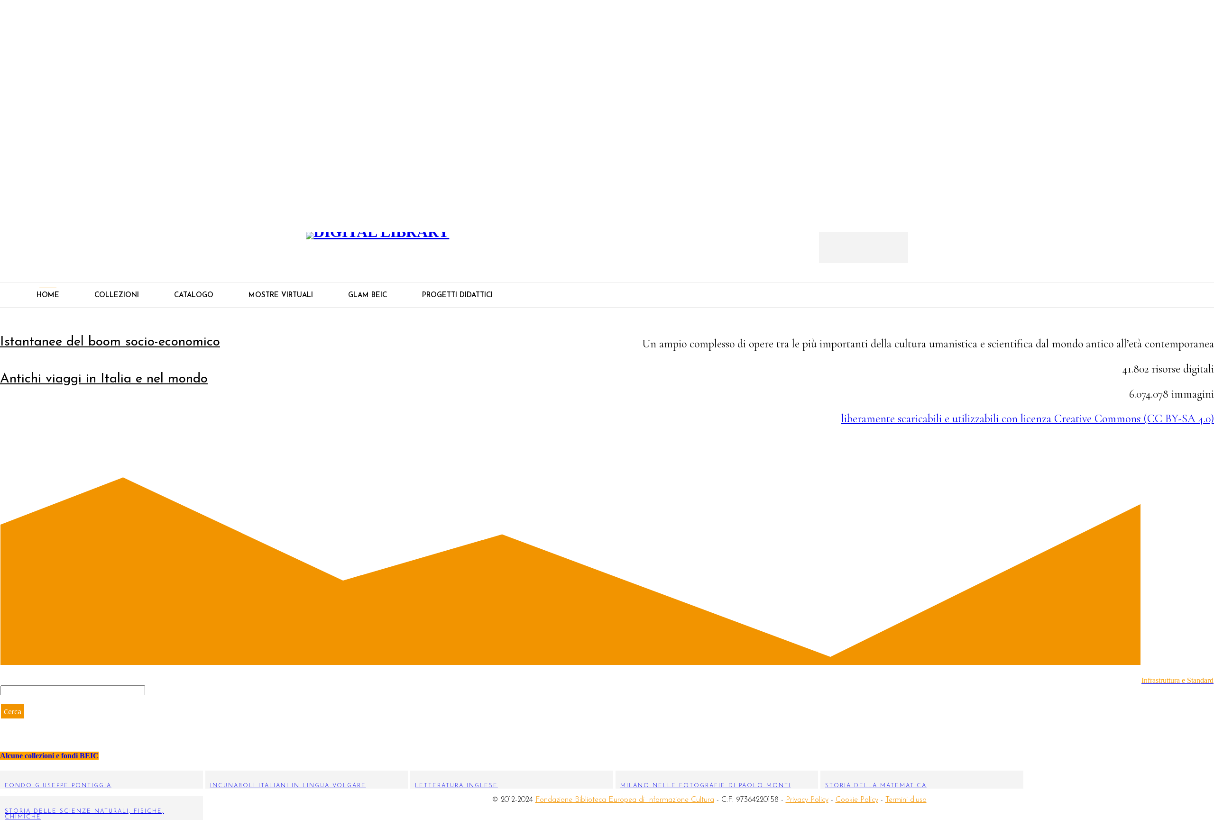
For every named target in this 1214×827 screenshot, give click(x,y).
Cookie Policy (857, 800)
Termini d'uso (906, 800)
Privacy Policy (807, 800)
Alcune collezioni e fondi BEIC (49, 756)
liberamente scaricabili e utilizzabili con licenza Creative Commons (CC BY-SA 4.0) (1027, 419)
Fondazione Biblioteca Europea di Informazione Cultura (624, 800)
